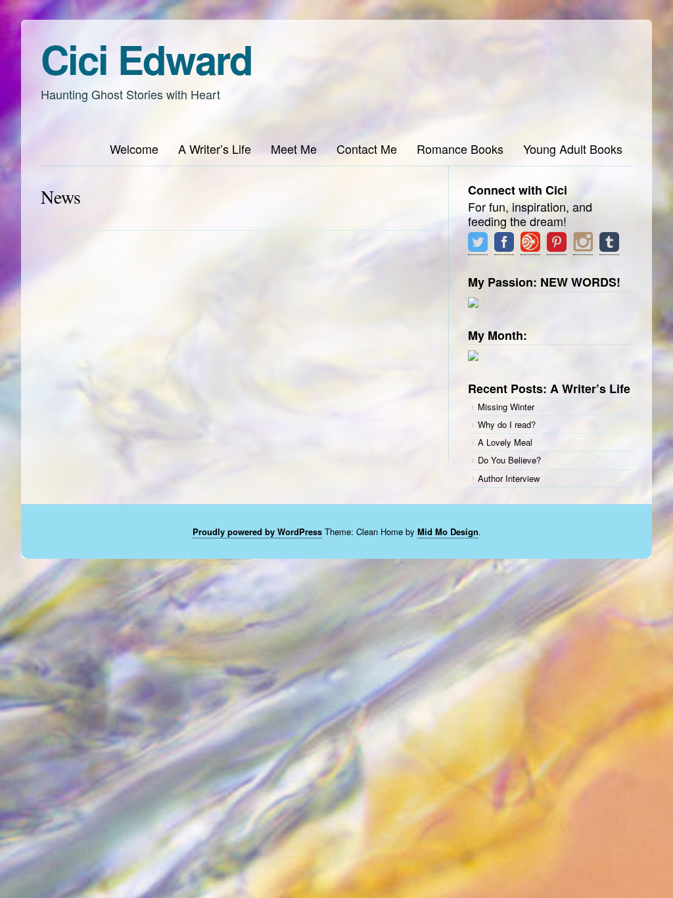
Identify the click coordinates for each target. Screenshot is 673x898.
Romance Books (460, 148)
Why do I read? (507, 424)
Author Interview (509, 478)
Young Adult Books (572, 148)
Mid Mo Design (447, 531)
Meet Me (294, 148)
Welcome (134, 148)
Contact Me (366, 148)
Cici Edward (146, 58)
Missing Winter (506, 406)
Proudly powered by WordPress (257, 531)
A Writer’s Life (214, 148)
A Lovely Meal (505, 442)
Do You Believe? (509, 460)
